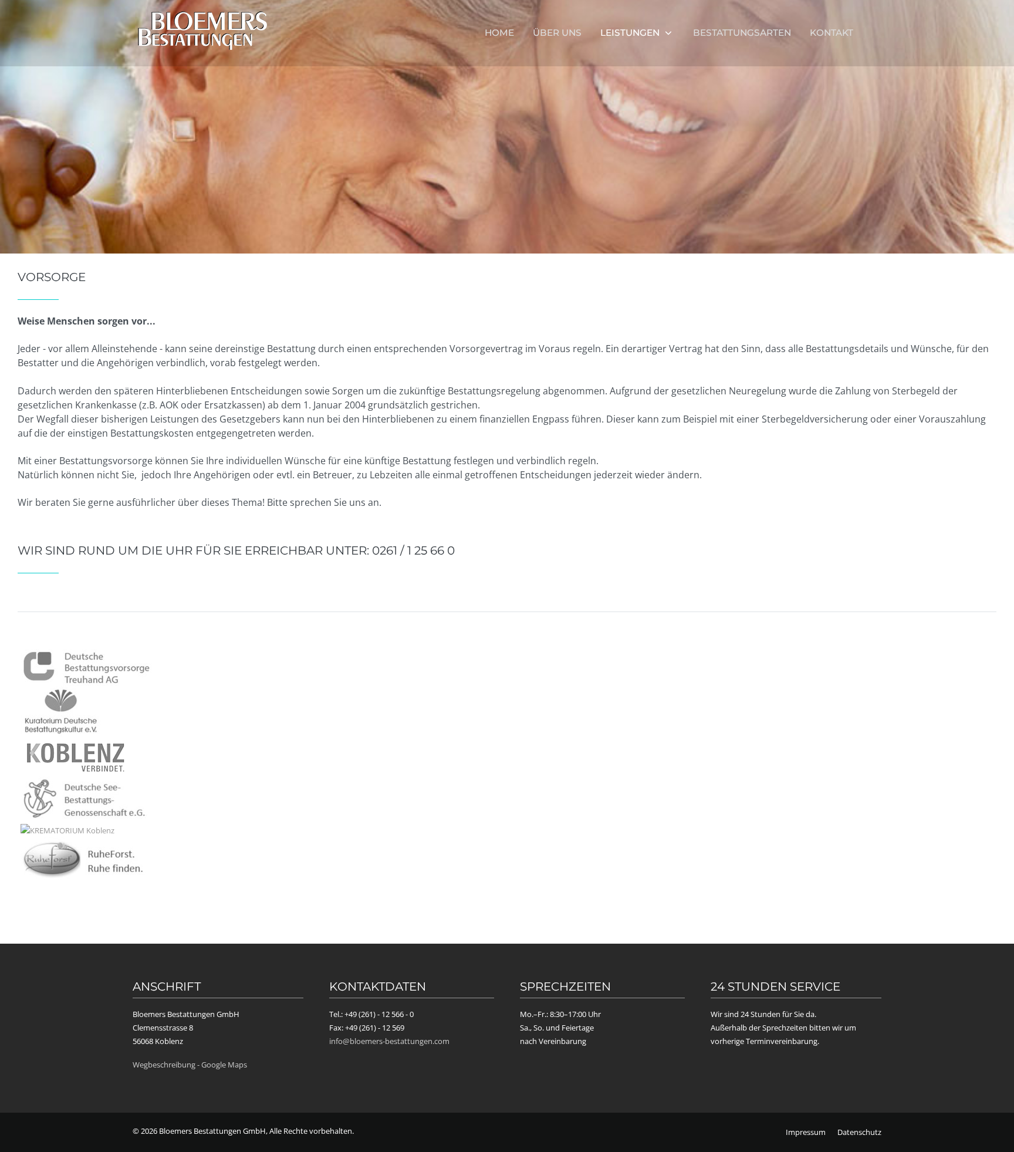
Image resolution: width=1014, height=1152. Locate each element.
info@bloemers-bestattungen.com (389, 1041)
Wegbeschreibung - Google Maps (190, 1064)
